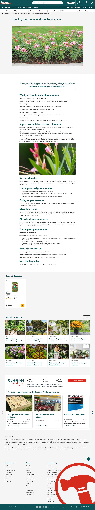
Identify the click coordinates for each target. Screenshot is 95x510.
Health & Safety (22, 444)
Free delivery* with (34, 10)
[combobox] (47, 2)
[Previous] (3, 412)
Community (7, 506)
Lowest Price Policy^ (13, 10)
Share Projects (60, 380)
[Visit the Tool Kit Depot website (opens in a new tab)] (84, 7)
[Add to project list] (6, 280)
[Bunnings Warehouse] (6, 4)
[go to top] (88, 459)
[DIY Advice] (17, 7)
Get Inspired (31, 380)
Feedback (20, 506)
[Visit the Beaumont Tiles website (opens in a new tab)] (70, 7)
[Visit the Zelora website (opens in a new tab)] (77, 7)
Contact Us (14, 506)
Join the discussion (78, 380)
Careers (25, 506)
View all (87, 317)
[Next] (92, 412)
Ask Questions (45, 380)
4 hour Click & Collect (60, 10)
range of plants (34, 264)
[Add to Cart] (22, 305)
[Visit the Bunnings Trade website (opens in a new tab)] (91, 7)
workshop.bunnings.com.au (57, 386)
